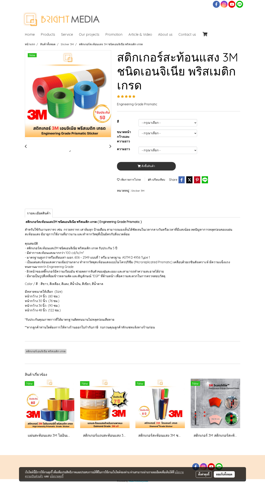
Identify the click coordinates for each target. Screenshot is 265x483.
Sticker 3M (137, 190)
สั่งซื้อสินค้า (148, 166)
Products (48, 34)
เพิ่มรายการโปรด (130, 179)
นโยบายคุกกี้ (56, 476)
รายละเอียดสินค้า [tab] (38, 213)
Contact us (187, 34)
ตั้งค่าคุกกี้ (203, 474)
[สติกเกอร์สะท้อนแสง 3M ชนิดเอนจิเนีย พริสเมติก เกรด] (68, 94)
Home (30, 34)
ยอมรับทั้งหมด (224, 474)
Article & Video (140, 34)
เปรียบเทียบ (158, 179)
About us (165, 34)
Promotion (113, 34)
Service (67, 34)
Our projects (89, 34)
